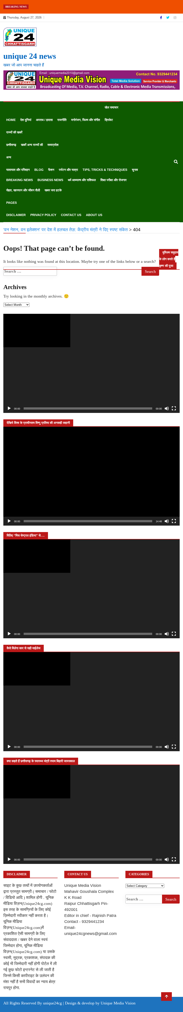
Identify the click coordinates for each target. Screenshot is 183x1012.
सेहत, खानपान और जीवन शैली (23, 190)
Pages (11, 202)
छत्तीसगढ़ (11, 145)
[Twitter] (168, 17)
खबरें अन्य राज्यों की (32, 145)
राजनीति (62, 120)
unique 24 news (29, 56)
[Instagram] (175, 17)
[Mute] (166, 408)
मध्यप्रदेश (53, 145)
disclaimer (16, 215)
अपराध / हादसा (44, 120)
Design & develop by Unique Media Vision (100, 1003)
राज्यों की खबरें (14, 132)
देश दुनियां (25, 120)
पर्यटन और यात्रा (68, 169)
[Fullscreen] (174, 408)
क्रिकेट (109, 120)
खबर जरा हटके (53, 190)
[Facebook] (161, 17)
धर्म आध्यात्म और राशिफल (82, 180)
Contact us (71, 215)
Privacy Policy (43, 215)
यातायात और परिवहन (18, 169)
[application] (91, 363)
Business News (50, 180)
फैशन (51, 169)
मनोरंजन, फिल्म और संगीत (85, 120)
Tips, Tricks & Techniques (105, 169)
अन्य (8, 157)
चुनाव (135, 169)
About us (94, 215)
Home (11, 120)
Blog (39, 169)
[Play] (9, 408)
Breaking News (19, 180)
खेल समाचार (111, 107)
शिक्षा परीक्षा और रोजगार (113, 180)
